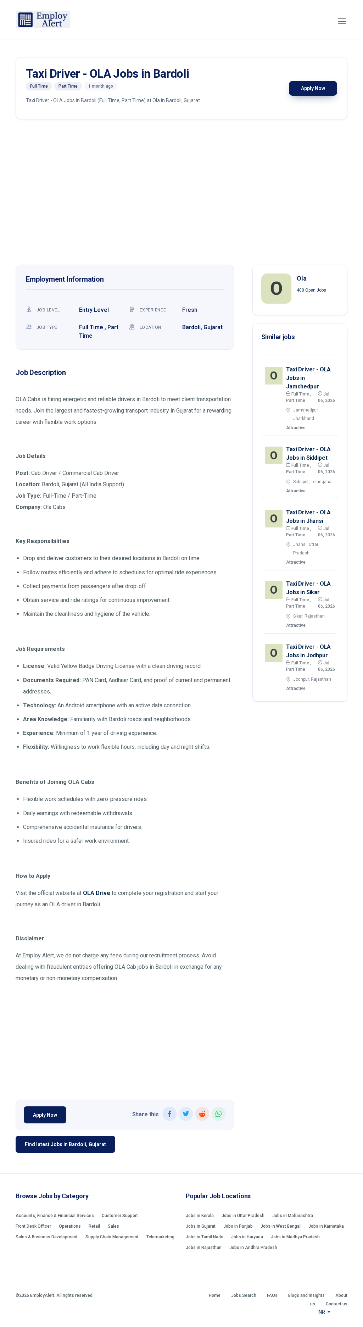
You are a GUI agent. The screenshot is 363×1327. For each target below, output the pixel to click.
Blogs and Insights (306, 1295)
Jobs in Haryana (247, 1236)
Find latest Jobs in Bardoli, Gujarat (65, 1144)
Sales (113, 1226)
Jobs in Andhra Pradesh (253, 1247)
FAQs (272, 1295)
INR (322, 1312)
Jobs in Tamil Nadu (204, 1236)
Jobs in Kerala (200, 1215)
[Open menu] (342, 21)
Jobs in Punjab (238, 1226)
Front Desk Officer (33, 1226)
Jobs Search (243, 1295)
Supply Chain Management (112, 1236)
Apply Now (313, 88)
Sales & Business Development (47, 1236)
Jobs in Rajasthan (204, 1247)
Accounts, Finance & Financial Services (55, 1215)
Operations (70, 1226)
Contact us (336, 1303)
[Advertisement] (181, 193)
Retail (94, 1226)
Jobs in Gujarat (201, 1226)
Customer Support (120, 1215)
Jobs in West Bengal (281, 1226)
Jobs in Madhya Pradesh (295, 1236)
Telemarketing (160, 1236)
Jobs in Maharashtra (292, 1215)
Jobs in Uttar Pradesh (243, 1215)
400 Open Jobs (311, 290)
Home (214, 1295)
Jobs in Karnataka (326, 1226)
